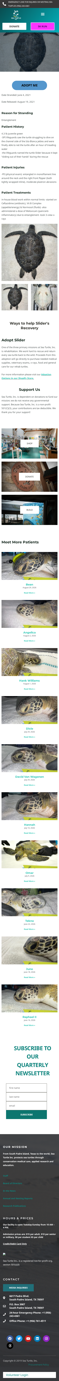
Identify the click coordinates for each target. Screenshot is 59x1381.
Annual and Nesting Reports (18, 1198)
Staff (5, 1175)
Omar (30, 873)
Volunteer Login (17, 1375)
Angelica (29, 632)
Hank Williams (29, 680)
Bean (29, 584)
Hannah (29, 824)
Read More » (29, 593)
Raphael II (29, 1017)
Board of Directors (12, 1183)
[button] (43, 14)
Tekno (29, 921)
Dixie (29, 728)
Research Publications (14, 1205)
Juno (29, 969)
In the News (9, 1190)
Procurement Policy (38, 1364)
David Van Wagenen (29, 776)
